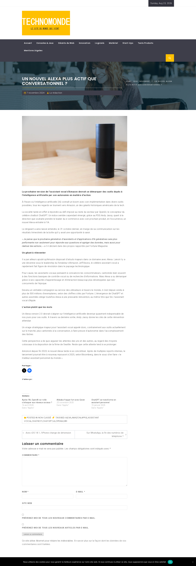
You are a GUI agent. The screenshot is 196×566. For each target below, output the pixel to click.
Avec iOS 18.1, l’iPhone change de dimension (48, 433)
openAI (59, 421)
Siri (65, 421)
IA (54, 421)
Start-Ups (128, 43)
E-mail (80, 492)
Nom (25, 492)
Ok (170, 562)
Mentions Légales (33, 50)
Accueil (28, 43)
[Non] (192, 562)
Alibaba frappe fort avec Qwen (71, 400)
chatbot (37, 421)
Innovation (84, 43)
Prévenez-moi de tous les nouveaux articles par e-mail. (55, 528)
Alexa (68, 417)
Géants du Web (66, 43)
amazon (76, 417)
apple (84, 417)
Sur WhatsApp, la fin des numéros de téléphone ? (105, 435)
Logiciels (99, 43)
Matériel (113, 43)
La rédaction (55, 93)
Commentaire (30, 455)
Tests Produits (145, 43)
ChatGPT (48, 421)
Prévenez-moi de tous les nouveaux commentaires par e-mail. (59, 518)
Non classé (44, 417)
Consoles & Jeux (45, 43)
